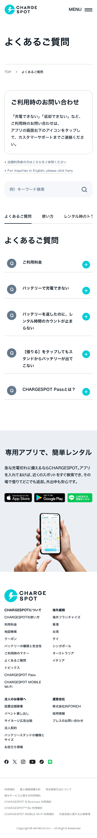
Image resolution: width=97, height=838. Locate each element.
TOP (7, 71)
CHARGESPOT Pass (20, 674)
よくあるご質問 (15, 660)
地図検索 (10, 631)
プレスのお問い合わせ (68, 720)
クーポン (10, 638)
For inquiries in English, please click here (40, 170)
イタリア (59, 660)
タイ (56, 638)
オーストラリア (63, 653)
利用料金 (10, 624)
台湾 (56, 631)
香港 (56, 624)
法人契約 (10, 727)
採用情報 (59, 713)
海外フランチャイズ (66, 617)
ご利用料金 (32, 262)
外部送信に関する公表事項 (74, 814)
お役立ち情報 (13, 746)
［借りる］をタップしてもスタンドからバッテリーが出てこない (48, 359)
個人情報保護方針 (30, 789)
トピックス (12, 667)
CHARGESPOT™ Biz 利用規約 (23, 808)
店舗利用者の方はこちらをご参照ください (37, 161)
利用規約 (9, 789)
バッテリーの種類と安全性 (23, 645)
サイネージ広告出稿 (18, 720)
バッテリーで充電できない (46, 288)
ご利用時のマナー (16, 653)
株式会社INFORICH (67, 706)
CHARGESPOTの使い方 (22, 617)
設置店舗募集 (13, 706)
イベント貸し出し (16, 713)
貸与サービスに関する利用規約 (22, 795)
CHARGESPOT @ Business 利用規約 (27, 801)
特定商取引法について (59, 789)
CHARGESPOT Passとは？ (49, 389)
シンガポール (62, 645)
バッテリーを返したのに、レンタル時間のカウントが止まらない (48, 321)
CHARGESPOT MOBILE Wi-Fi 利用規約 (29, 814)
